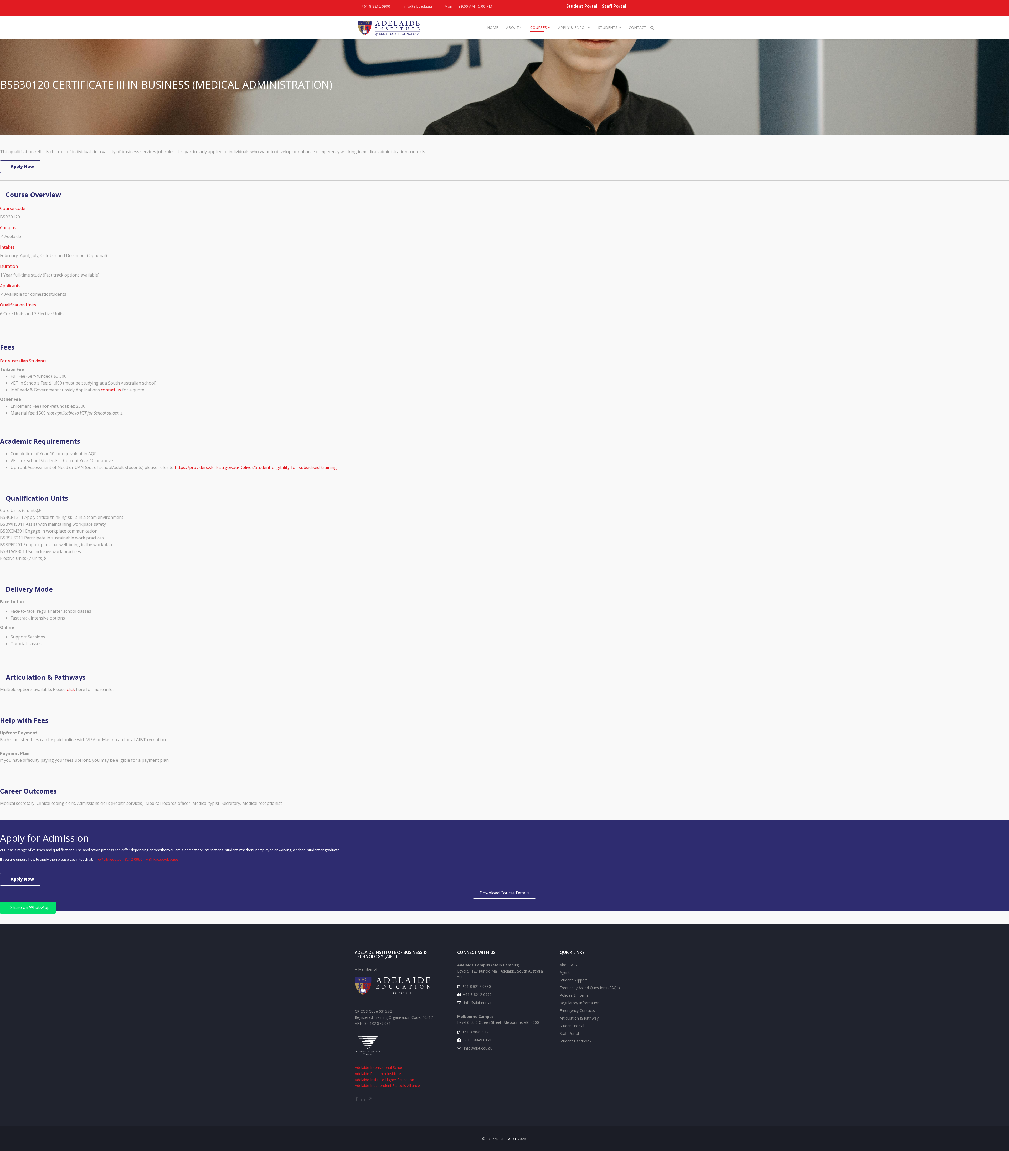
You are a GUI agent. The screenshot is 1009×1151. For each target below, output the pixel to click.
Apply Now (21, 166)
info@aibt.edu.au (418, 6)
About (512, 27)
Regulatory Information (579, 1002)
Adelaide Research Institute (378, 1073)
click (71, 689)
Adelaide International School (379, 1067)
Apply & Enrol (573, 27)
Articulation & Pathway (579, 1018)
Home (492, 27)
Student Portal (582, 6)
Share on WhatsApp (29, 907)
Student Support (573, 980)
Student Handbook (575, 1041)
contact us (111, 390)
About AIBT (569, 964)
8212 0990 (133, 859)
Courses (538, 27)
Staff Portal (614, 6)
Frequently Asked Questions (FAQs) (590, 987)
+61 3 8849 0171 (476, 1031)
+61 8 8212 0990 (376, 6)
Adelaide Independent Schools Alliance (387, 1085)
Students (607, 27)
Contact (637, 27)
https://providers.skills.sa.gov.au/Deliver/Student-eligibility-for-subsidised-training (256, 467)
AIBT (512, 1138)
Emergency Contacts (577, 1010)
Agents (566, 972)
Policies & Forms (574, 995)
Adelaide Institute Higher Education (384, 1079)
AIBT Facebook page (162, 859)
